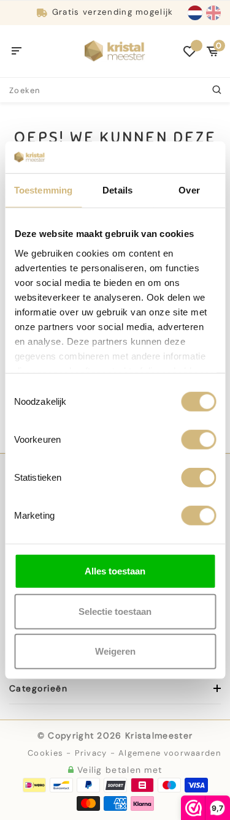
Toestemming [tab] (43, 190)
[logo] (115, 50)
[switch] (198, 439)
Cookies (45, 753)
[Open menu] (17, 51)
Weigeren (115, 651)
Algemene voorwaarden (169, 753)
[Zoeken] (217, 90)
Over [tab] (188, 190)
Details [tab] (117, 190)
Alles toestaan (115, 571)
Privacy (91, 753)
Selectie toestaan (115, 611)
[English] (213, 13)
